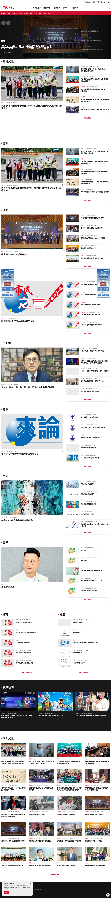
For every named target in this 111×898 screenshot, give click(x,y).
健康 (40, 13)
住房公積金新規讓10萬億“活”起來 (92, 381)
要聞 (9, 13)
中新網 (26, 13)
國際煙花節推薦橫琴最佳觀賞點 (40, 865)
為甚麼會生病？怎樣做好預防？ (91, 570)
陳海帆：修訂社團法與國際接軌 (91, 228)
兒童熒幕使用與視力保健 (89, 591)
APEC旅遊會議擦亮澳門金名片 (91, 294)
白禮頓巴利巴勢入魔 (23, 642)
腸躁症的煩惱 (7, 587)
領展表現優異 (77, 653)
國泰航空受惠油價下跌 (88, 448)
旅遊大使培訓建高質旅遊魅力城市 (92, 258)
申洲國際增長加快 (79, 663)
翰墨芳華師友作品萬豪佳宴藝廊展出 (17, 520)
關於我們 (75, 8)
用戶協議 (39, 889)
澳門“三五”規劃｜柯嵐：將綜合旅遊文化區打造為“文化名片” (41, 762)
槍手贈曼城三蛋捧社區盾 (24, 663)
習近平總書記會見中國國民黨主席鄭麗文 (15, 716)
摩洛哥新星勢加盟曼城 (23, 653)
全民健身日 (84, 550)
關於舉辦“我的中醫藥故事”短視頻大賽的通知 (53, 716)
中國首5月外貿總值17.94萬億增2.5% (85, 642)
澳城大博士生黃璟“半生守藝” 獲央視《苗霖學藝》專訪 (96, 789)
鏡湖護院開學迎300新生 (89, 248)
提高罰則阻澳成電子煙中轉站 (91, 304)
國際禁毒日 (84, 560)
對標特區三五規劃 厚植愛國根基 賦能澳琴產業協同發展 (13, 815)
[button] (30, 883)
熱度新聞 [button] (46, 8)
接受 (6, 892)
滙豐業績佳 (76, 632)
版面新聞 (57, 8)
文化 (36, 13)
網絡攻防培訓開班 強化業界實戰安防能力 (95, 109)
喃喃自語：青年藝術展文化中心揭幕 (93, 238)
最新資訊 (3, 759)
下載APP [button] (66, 8)
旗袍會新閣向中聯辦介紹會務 (95, 865)
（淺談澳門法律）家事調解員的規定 (93, 427)
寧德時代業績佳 (78, 622)
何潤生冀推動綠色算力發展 (66, 865)
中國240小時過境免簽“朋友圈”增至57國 (95, 371)
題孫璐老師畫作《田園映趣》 (67, 814)
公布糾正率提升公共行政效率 (91, 315)
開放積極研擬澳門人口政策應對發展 (17, 321)
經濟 (45, 13)
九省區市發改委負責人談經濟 (91, 391)
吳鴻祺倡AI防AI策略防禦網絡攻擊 (92, 218)
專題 (31, 13)
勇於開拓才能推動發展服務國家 (91, 284)
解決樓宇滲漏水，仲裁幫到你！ (91, 437)
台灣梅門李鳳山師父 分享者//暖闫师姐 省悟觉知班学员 (13, 789)
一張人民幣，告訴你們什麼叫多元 (92, 351)
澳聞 (14, 13)
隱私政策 (34, 889)
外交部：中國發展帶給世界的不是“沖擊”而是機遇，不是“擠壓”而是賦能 (94, 362)
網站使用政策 (10, 888)
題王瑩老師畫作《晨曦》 (37, 814)
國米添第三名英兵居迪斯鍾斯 (26, 632)
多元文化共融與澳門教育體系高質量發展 (20, 454)
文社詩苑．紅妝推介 (87, 484)
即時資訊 (3, 13)
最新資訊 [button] (36, 8)
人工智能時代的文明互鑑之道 (91, 458)
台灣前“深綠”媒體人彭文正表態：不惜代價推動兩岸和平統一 (29, 387)
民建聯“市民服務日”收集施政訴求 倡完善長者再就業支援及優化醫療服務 (31, 106)
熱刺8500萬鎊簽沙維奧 (24, 622)
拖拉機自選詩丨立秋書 (88, 504)
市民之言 (19, 13)
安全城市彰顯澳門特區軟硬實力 (91, 325)
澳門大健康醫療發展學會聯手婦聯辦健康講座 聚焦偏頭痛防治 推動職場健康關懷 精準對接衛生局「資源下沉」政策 (69, 790)
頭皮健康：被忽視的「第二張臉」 (92, 580)
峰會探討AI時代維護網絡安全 (23, 49)
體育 (49, 13)
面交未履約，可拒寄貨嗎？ (90, 417)
